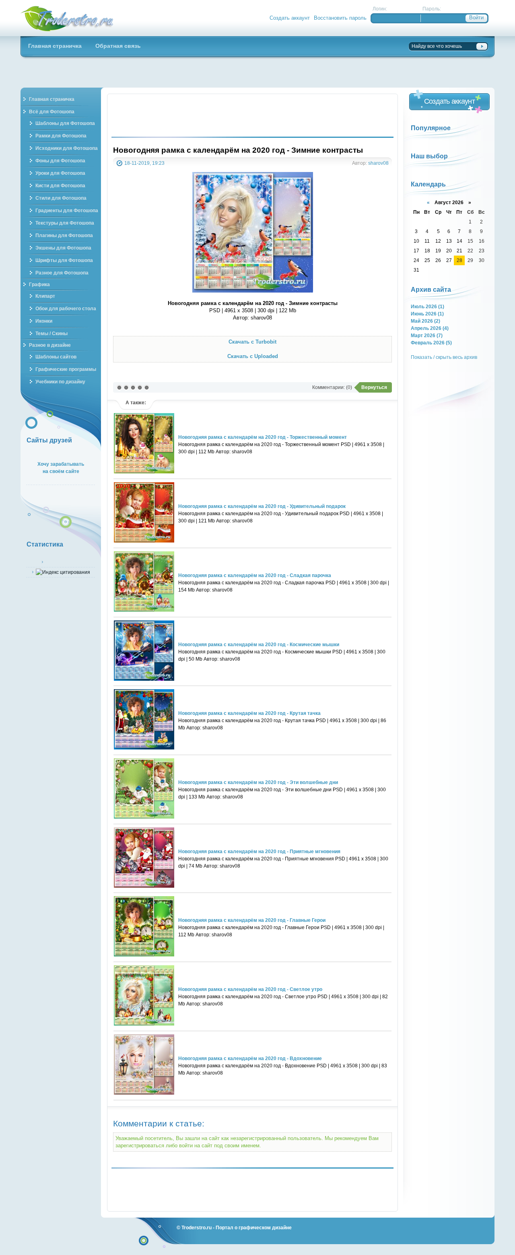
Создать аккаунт (290, 18)
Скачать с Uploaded (252, 356)
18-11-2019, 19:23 (144, 163)
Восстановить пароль (340, 18)
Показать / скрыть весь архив (444, 357)
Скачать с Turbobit (252, 342)
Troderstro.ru (196, 1227)
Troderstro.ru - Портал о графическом (67, 18)
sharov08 (378, 163)
